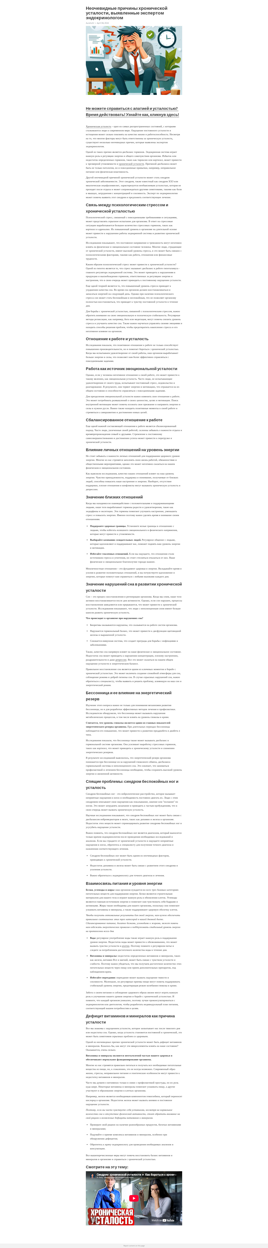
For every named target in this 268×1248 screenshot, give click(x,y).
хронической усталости (131, 163)
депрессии (120, 659)
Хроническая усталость (98, 126)
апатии (125, 945)
